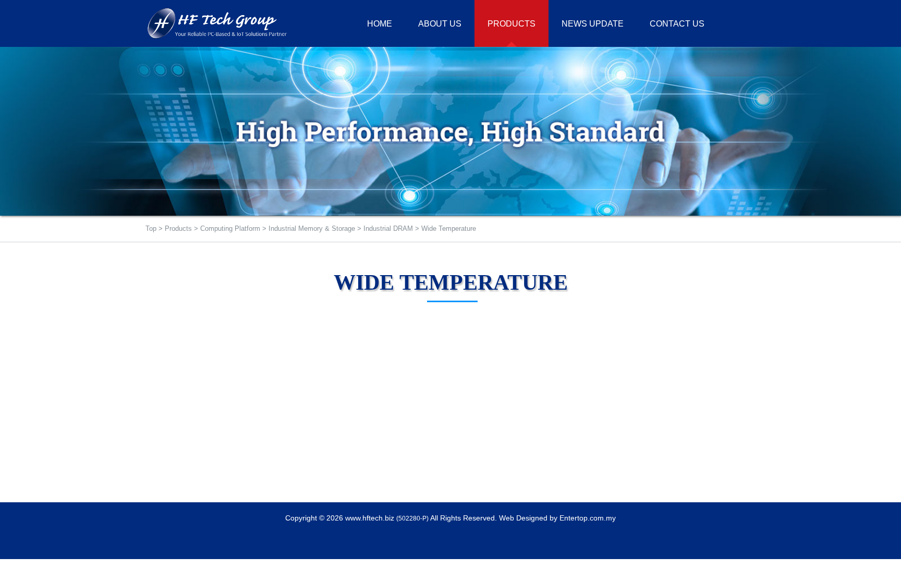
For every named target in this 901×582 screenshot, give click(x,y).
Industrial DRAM (388, 228)
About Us (439, 23)
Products (178, 228)
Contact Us (677, 23)
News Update (593, 23)
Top (150, 228)
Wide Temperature (448, 228)
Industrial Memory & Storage (312, 228)
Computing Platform (230, 228)
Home (379, 23)
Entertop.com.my (587, 518)
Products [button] (511, 23)
